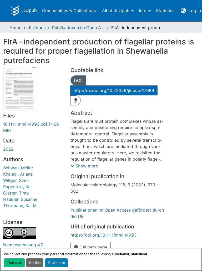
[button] (23, 10)
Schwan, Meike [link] (18, 167)
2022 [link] (8, 149)
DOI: (78, 80)
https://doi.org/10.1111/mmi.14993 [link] (103, 235)
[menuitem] (117, 10)
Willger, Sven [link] (16, 180)
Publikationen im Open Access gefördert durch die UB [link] (78, 27)
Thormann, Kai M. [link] (20, 205)
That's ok (14, 263)
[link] (33, 127)
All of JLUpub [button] (115, 10)
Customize (56, 263)
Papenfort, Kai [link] (17, 186)
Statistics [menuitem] (165, 10)
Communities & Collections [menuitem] (69, 10)
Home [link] (15, 27)
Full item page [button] (92, 247)
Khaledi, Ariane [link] (18, 174)
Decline (35, 263)
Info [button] (143, 10)
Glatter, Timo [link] (16, 193)
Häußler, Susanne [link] (20, 199)
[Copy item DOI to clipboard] (75, 100)
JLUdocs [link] (37, 27)
